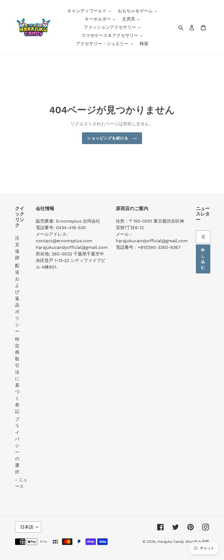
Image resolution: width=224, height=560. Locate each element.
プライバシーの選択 (17, 445)
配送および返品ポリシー (17, 298)
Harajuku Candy (170, 541)
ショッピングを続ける (107, 138)
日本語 (26, 527)
